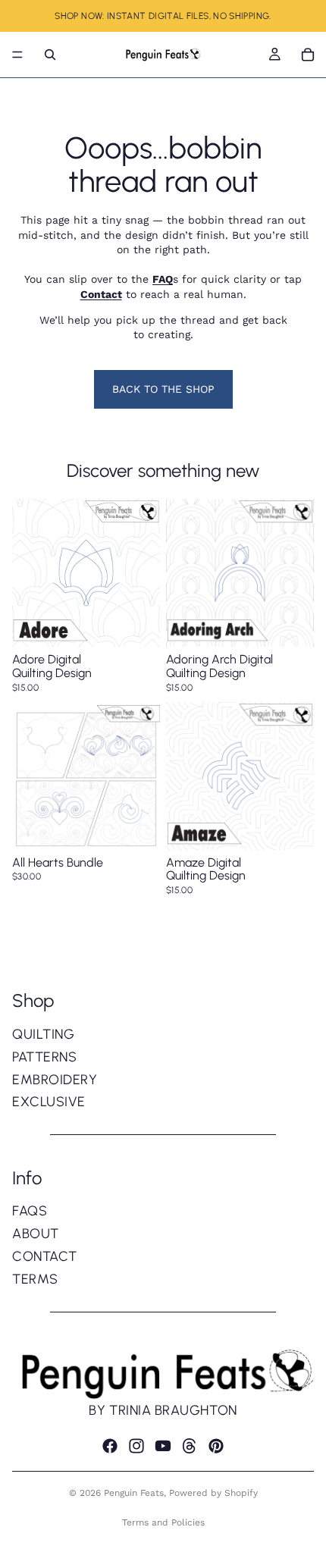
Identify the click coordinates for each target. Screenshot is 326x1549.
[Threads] (189, 1447)
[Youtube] (163, 1447)
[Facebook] (110, 1447)
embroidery (54, 1079)
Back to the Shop (163, 389)
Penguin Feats (134, 1493)
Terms (35, 1279)
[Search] (50, 54)
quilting (43, 1034)
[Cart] (307, 54)
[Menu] (17, 54)
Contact (44, 1256)
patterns (44, 1057)
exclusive (49, 1101)
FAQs (29, 1211)
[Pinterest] (216, 1447)
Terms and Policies (163, 1522)
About (35, 1233)
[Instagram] (136, 1447)
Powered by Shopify (213, 1493)
